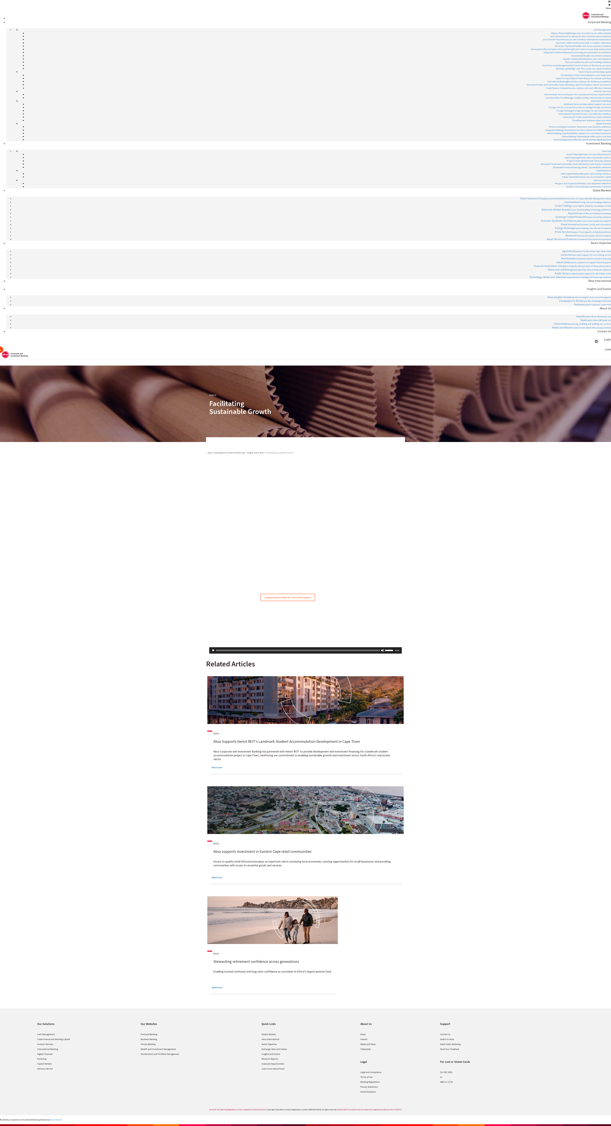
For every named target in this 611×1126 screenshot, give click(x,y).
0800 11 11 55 (446, 1081)
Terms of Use (366, 1077)
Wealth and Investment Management (158, 1049)
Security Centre (259, 1109)
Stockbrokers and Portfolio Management (160, 1054)
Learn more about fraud (273, 1068)
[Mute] (382, 650)
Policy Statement (245, 1109)
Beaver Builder (56, 1120)
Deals (363, 1034)
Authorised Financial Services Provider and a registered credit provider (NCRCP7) (369, 1109)
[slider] (389, 650)
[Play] (213, 650)
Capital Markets (44, 1063)
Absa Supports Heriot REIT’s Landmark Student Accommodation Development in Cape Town (286, 741)
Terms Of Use (214, 1109)
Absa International (270, 1039)
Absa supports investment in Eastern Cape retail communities (262, 851)
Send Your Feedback (449, 1049)
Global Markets (269, 1034)
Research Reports (270, 1058)
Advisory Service (45, 1068)
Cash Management (46, 1034)
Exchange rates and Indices (274, 1049)
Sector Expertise (269, 1044)
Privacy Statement (369, 1086)
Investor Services (45, 1044)
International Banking (47, 1049)
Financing (41, 1058)
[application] (305, 650)
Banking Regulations (370, 1081)
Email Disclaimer (368, 1091)
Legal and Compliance (370, 1072)
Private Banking (148, 1044)
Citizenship (365, 1049)
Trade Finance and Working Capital (53, 1039)
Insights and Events (271, 1054)
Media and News (368, 1044)
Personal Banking (149, 1034)
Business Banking (149, 1039)
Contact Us (445, 1034)
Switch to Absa (447, 1039)
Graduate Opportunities (273, 1063)
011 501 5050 (446, 1072)
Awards (363, 1039)
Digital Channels (45, 1054)
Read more (217, 767)
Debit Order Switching (450, 1044)
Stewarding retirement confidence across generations (256, 961)
